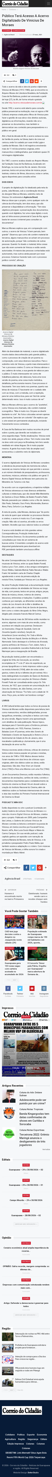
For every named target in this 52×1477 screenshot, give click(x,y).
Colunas (30, 1443)
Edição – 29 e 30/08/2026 (26, 1068)
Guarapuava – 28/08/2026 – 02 (26, 1215)
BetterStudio (33, 1473)
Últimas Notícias (18, 30)
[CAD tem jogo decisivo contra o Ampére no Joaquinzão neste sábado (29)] (14, 922)
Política (21, 1434)
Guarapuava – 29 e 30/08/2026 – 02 (26, 1170)
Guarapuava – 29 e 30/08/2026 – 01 (26, 1185)
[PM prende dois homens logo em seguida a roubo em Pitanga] (7, 1371)
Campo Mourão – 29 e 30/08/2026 (26, 1200)
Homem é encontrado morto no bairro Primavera (14, 896)
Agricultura (10, 1439)
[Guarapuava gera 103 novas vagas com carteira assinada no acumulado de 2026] (14, 954)
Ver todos (46, 1149)
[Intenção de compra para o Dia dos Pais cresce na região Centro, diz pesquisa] (7, 1359)
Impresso (26, 1017)
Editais (26, 1165)
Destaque (9, 916)
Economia (42, 1434)
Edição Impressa (15, 1443)
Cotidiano (6, 30)
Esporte (31, 1434)
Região (21, 1439)
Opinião (26, 1298)
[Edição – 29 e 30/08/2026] (26, 1044)
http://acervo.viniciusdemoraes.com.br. (25, 103)
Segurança (32, 1439)
